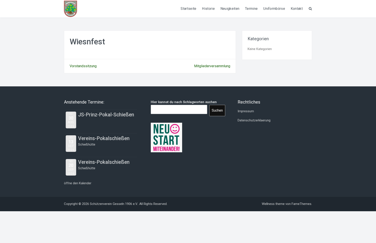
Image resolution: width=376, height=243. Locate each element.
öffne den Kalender (77, 183)
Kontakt (297, 9)
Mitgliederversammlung (212, 66)
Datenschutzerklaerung (254, 120)
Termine (251, 9)
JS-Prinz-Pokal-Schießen (106, 115)
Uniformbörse (274, 9)
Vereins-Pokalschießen (103, 138)
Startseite (188, 9)
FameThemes (301, 204)
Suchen (217, 110)
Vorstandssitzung (83, 66)
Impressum (246, 111)
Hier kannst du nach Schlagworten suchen (184, 102)
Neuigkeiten (229, 9)
